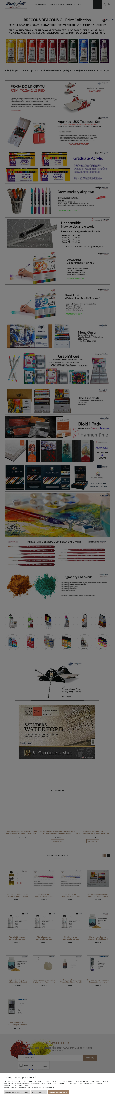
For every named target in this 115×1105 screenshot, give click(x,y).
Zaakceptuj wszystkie (58, 1092)
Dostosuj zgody (38, 1092)
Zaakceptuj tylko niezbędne (16, 1092)
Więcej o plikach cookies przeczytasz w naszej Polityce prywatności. (29, 1087)
